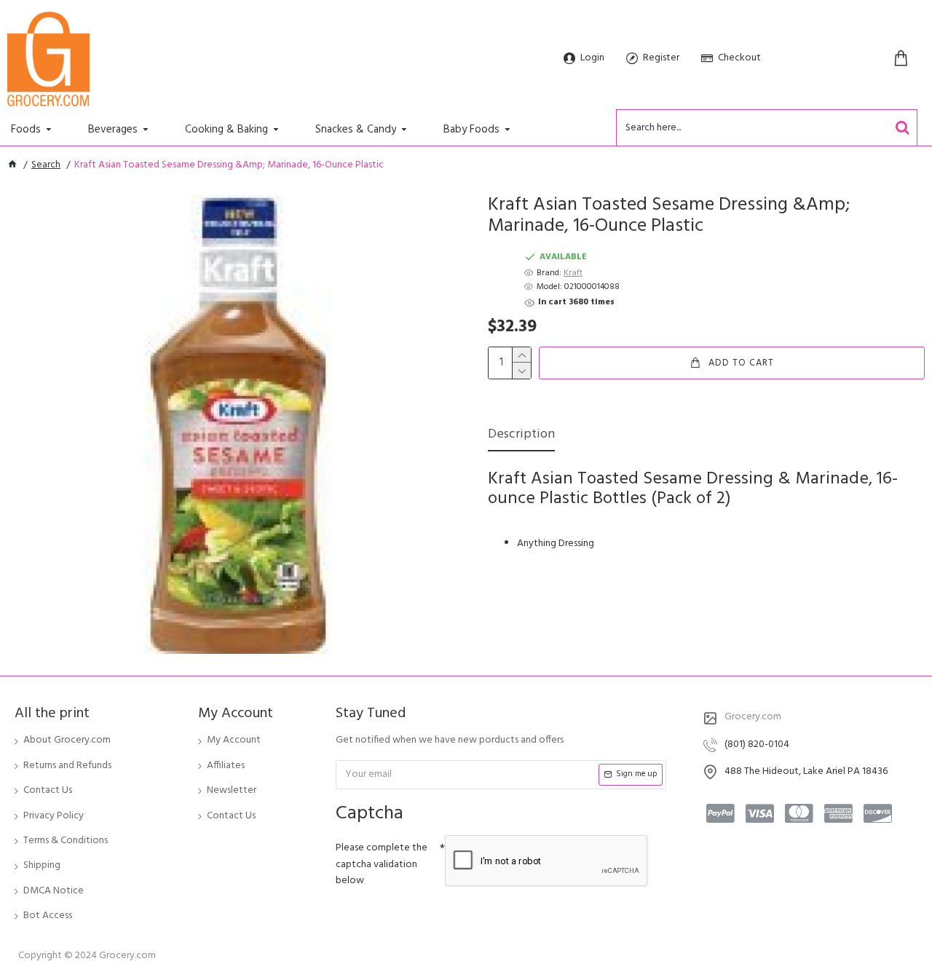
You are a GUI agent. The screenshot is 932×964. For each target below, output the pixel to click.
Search (45, 165)
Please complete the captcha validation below (381, 864)
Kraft (573, 273)
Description (521, 436)
